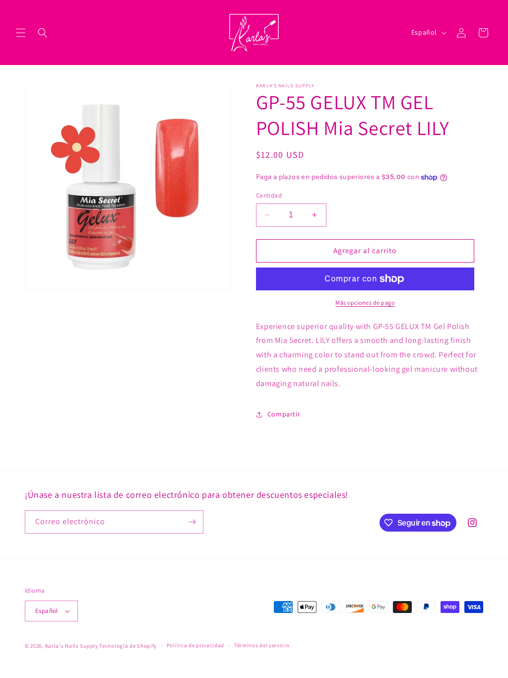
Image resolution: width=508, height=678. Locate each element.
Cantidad (269, 195)
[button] (21, 33)
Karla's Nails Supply (71, 645)
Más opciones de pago (364, 302)
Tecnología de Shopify (128, 645)
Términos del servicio (262, 645)
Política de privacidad (195, 645)
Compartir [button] (283, 413)
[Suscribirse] (192, 522)
